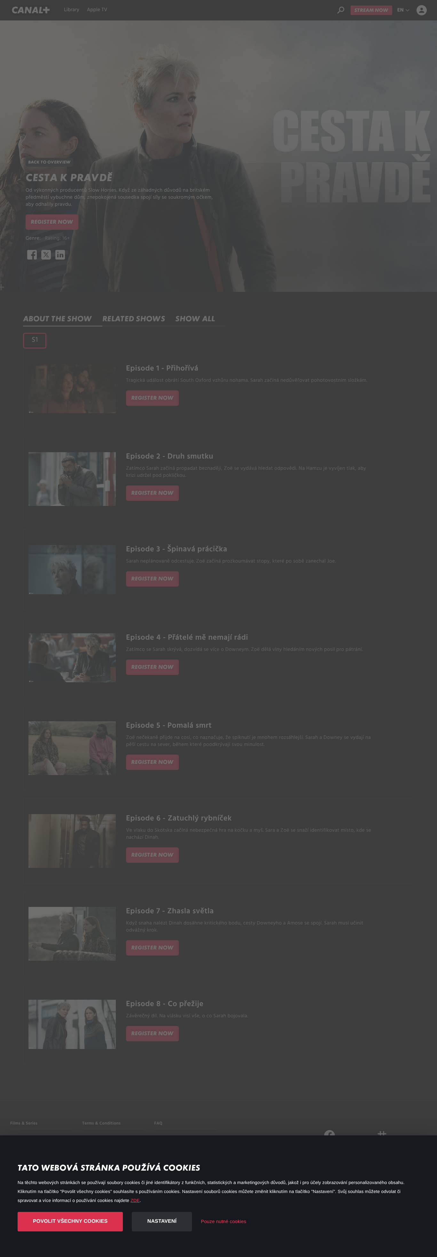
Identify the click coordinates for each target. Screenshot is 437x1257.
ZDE (135, 1200)
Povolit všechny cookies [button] (70, 1221)
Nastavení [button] (161, 1221)
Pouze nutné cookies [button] (223, 1221)
